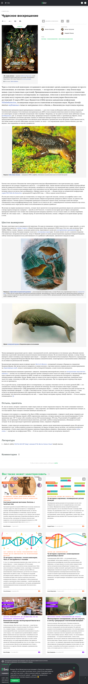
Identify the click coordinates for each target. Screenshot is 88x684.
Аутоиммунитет (7, 496)
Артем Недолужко (51, 591)
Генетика (43, 39)
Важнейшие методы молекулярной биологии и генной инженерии (21, 622)
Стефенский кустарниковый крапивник (20, 291)
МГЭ (12, 553)
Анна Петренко (7, 526)
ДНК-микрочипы (27, 616)
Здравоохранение (8, 498)
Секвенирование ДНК (62, 551)
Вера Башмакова (51, 652)
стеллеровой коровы (13, 344)
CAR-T (4, 551)
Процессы (25, 498)
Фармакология (33, 498)
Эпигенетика (7, 500)
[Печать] (62, 21)
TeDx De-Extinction (15, 193)
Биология (6, 616)
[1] (13, 396)
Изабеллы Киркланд (26, 76)
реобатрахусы (6, 115)
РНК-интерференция (32, 553)
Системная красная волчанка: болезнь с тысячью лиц (19, 503)
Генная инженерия (52, 39)
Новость (19, 26)
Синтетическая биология (65, 39)
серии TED (5, 193)
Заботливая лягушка (14, 174)
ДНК (64, 496)
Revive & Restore (14, 81)
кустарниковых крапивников (66, 230)
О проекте (5, 664)
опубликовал (13, 105)
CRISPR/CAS (10, 551)
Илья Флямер (6, 652)
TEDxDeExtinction (9, 103)
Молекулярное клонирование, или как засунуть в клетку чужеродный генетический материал (66, 620)
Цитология (6, 555)
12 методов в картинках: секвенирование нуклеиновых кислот (63, 555)
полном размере (26, 79)
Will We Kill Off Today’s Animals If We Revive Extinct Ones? (33, 444)
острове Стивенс (21, 228)
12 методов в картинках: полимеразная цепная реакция (65, 499)
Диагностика (31, 496)
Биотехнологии (51, 496)
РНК (73, 496)
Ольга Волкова (7, 591)
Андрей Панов (50, 526)
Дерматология (23, 496)
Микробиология (18, 553)
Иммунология (18, 498)
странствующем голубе (10, 368)
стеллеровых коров (43, 232)
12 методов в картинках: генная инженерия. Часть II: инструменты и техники (20, 559)
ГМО (15, 551)
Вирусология (51, 616)
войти (56, 463)
